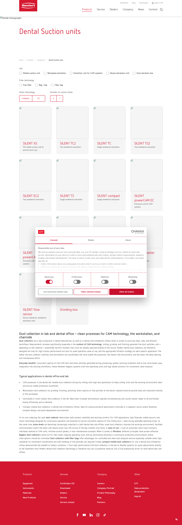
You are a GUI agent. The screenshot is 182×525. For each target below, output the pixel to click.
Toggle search (161, 9)
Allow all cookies (126, 292)
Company (128, 9)
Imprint (137, 496)
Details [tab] (91, 240)
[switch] (77, 282)
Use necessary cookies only (55, 292)
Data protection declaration (141, 490)
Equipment (41, 60)
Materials (27, 493)
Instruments (28, 488)
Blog (134, 3)
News (141, 9)
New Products (29, 498)
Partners (101, 502)
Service (101, 9)
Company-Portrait (105, 488)
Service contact (67, 502)
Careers (100, 483)
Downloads (143, 3)
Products (87, 9)
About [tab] (128, 240)
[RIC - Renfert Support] (177, 520)
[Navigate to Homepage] (35, 5)
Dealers (114, 9)
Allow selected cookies (91, 292)
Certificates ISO (67, 483)
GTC (136, 483)
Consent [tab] (54, 240)
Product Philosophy (106, 493)
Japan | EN (158, 3)
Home (21, 60)
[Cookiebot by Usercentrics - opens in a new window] (133, 232)
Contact (153, 9)
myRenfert (124, 3)
